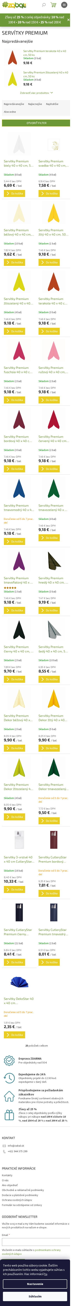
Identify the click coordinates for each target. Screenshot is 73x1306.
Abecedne (10, 112)
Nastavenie (35, 1284)
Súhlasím (35, 1296)
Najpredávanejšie (14, 104)
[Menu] (64, 5)
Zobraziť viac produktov (34, 92)
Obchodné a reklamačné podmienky (23, 1190)
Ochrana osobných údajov (17, 1200)
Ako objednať (10, 1185)
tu (45, 1274)
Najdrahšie (52, 104)
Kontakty (7, 1175)
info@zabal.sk (16, 1146)
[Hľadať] (44, 5)
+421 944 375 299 (17, 1151)
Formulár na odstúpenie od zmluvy (22, 1205)
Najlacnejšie (35, 104)
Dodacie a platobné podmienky (20, 1195)
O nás (5, 1180)
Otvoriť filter (37, 123)
